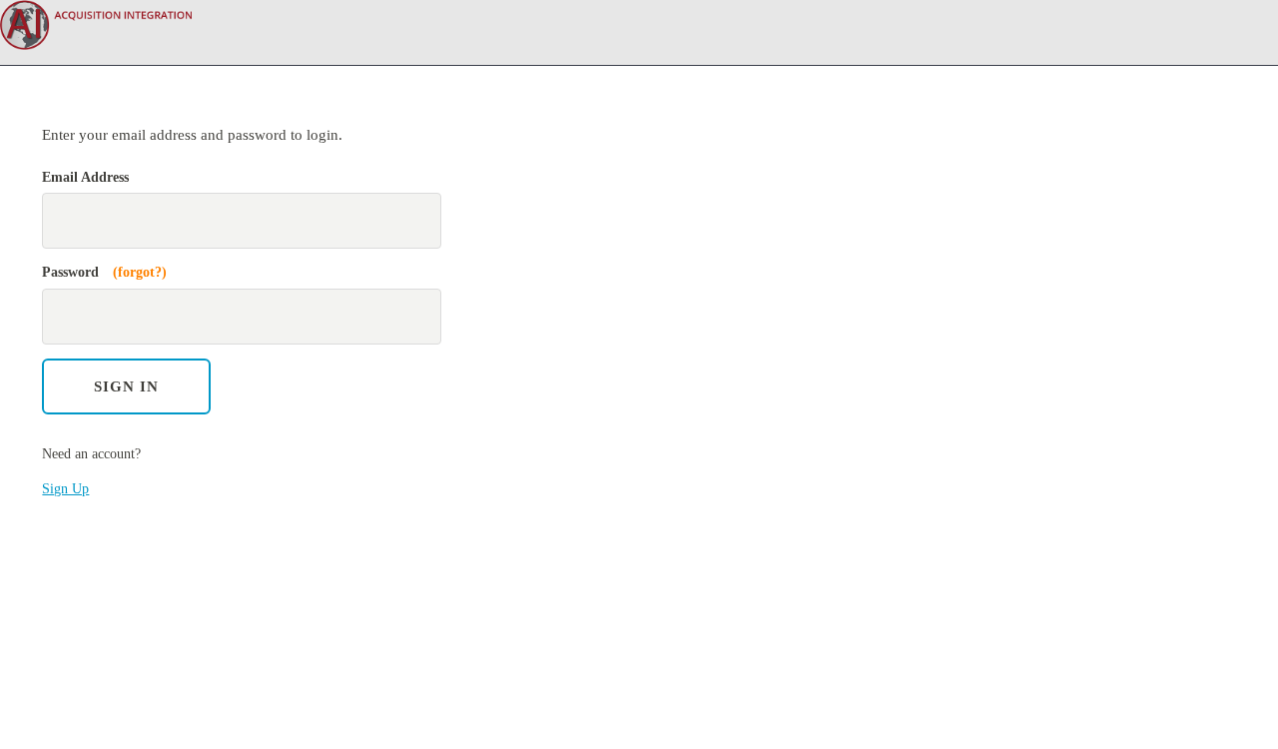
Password (104, 272)
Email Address (85, 177)
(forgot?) (140, 272)
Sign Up (65, 488)
